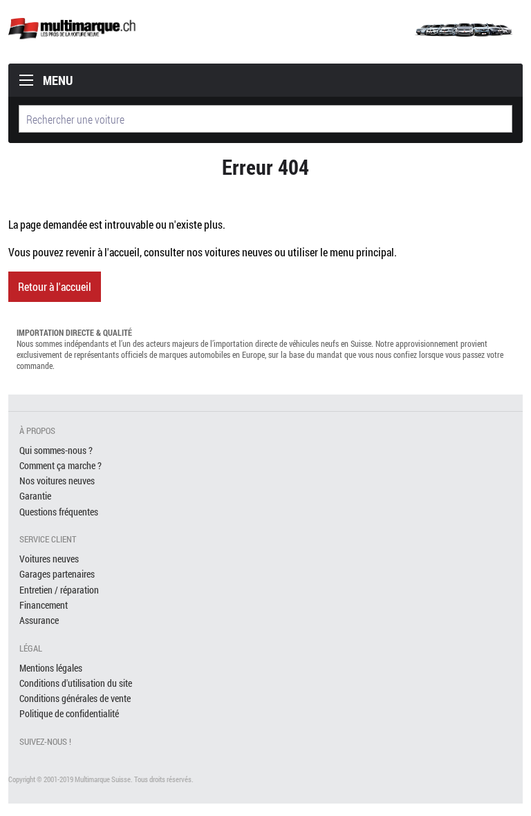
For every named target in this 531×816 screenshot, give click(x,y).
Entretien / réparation (59, 589)
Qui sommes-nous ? (56, 450)
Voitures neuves (49, 558)
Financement (43, 604)
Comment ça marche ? (60, 465)
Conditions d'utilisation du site (75, 683)
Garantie (35, 495)
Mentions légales (50, 667)
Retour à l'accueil (54, 286)
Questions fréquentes (58, 511)
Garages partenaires (57, 573)
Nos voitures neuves (57, 480)
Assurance (39, 620)
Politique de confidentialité (69, 713)
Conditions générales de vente (75, 698)
